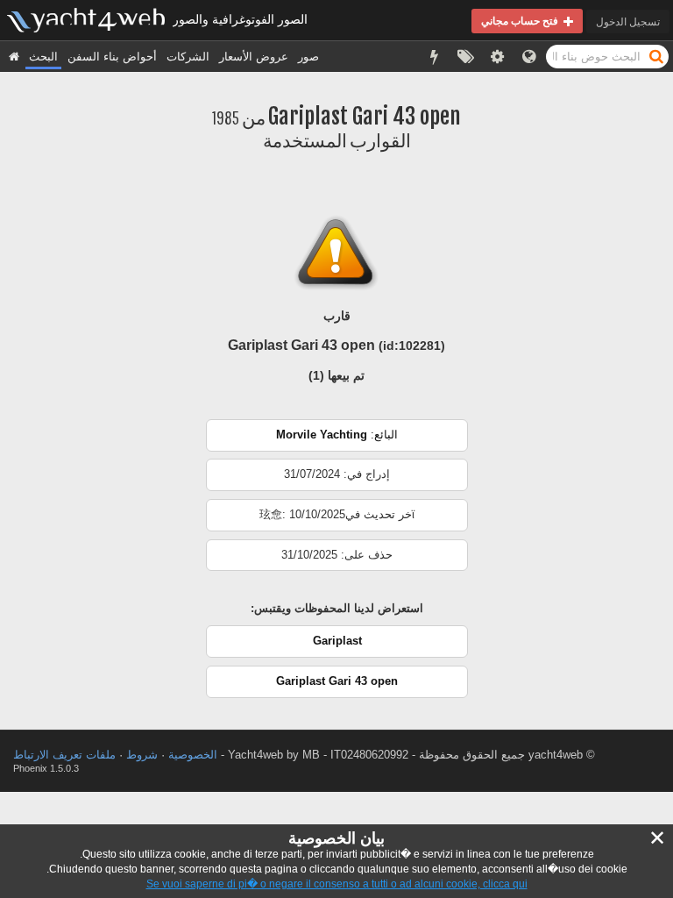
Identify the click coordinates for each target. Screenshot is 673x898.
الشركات (187, 56)
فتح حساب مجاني (522, 20)
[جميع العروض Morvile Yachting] (337, 447)
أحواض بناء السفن (112, 56)
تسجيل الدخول (628, 21)
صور (308, 56)
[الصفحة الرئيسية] (14, 56)
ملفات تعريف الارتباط (64, 754)
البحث (43, 56)
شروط (142, 754)
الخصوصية (192, 754)
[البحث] (656, 56)
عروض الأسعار (253, 56)
